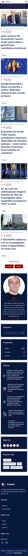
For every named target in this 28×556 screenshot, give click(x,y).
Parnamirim (7, 460)
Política (4, 55)
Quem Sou (4, 505)
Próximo (18, 266)
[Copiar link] (10, 32)
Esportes (15, 356)
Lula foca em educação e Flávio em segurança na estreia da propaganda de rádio (16, 413)
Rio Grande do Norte (9, 463)
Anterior (9, 266)
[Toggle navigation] (26, 2)
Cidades (4, 524)
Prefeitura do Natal (16, 467)
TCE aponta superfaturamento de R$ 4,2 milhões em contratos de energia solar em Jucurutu (16, 424)
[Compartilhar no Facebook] (3, 32)
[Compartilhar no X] (4, 32)
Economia (15, 352)
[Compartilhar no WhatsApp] (1, 32)
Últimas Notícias (6, 509)
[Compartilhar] (7, 32)
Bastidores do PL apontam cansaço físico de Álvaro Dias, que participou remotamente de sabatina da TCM (16, 388)
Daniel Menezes (6, 29)
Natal (19, 463)
